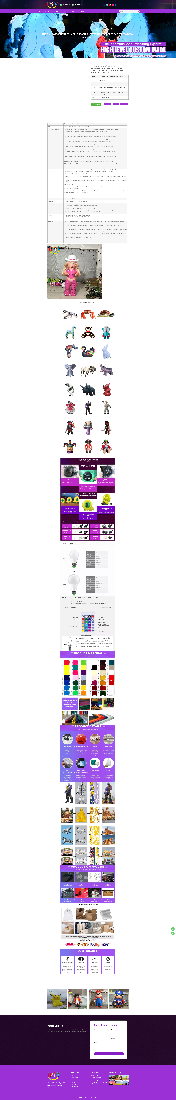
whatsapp (112, 1036)
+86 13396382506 (78, 4)
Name (95, 1029)
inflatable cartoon (111, 65)
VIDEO (56, 11)
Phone (111, 1029)
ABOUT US (72, 11)
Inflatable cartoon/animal (100, 65)
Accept (135, 1096)
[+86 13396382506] (73, 5)
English (124, 4)
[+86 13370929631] (61, 5)
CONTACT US (82, 11)
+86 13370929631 (66, 4)
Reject (123, 1096)
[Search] (138, 11)
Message (95, 1042)
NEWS (63, 11)
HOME (39, 11)
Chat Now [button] (97, 104)
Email (95, 1036)
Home (92, 65)
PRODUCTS (47, 11)
